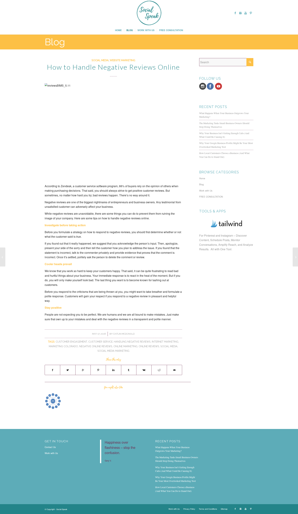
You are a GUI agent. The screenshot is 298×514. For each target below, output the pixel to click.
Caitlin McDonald (124, 334)
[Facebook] (235, 13)
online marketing (125, 346)
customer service (100, 341)
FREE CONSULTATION (211, 196)
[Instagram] (240, 13)
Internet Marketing (165, 341)
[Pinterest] (250, 13)
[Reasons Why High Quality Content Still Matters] (295, 257)
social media (168, 346)
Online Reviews (149, 346)
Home (177, 56)
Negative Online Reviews (95, 346)
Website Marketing (122, 60)
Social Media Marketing (113, 350)
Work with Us (205, 190)
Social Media (211, 56)
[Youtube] (245, 13)
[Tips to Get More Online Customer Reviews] (2, 257)
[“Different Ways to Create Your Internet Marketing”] (53, 401)
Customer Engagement (71, 341)
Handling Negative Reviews (132, 341)
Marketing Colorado (63, 346)
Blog (55, 42)
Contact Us (50, 447)
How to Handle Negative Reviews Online (113, 67)
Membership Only (196, 56)
